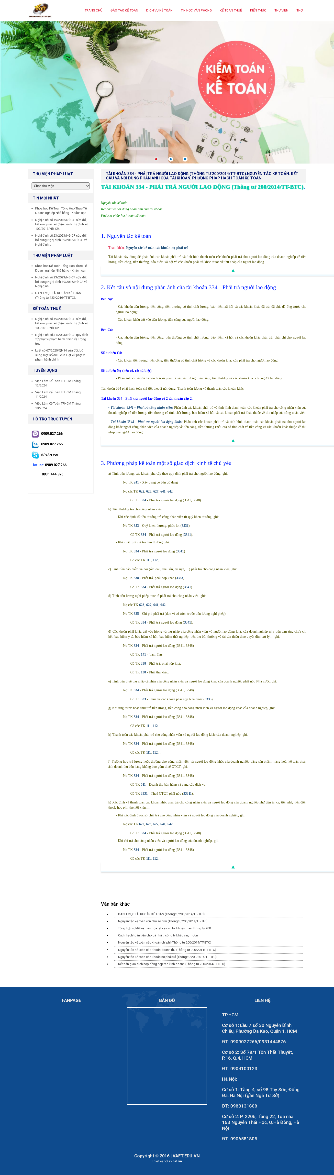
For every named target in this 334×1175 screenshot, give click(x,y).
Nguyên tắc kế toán (114, 203)
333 (143, 699)
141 (143, 654)
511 (143, 784)
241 (136, 482)
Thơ (299, 10)
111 (148, 560)
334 (143, 500)
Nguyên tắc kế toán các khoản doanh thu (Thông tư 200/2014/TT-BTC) (167, 950)
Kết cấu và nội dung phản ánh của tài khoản (132, 209)
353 (136, 525)
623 (148, 491)
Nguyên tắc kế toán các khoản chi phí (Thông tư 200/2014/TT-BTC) (164, 942)
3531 (185, 525)
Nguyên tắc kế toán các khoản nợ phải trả (157, 248)
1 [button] (156, 159)
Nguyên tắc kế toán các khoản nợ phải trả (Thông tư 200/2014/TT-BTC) (167, 957)
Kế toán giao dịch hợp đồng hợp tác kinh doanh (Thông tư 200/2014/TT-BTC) (171, 964)
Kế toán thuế (231, 10)
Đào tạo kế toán (124, 10)
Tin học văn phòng (196, 10)
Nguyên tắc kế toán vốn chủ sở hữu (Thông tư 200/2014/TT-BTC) (163, 921)
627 (155, 491)
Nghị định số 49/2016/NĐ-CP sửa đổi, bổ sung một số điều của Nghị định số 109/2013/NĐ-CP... (61, 224)
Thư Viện (281, 10)
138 (143, 672)
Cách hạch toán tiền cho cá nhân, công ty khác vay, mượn (158, 935)
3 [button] (185, 159)
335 (136, 613)
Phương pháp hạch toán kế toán (123, 215)
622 (141, 491)
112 (155, 560)
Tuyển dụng (45, 370)
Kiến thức (258, 10)
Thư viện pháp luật (53, 255)
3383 (179, 578)
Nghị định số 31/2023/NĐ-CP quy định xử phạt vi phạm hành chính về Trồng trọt (61, 339)
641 (163, 491)
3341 (187, 535)
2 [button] (170, 159)
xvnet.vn (175, 1161)
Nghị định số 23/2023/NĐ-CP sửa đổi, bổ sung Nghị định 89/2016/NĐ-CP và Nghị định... (61, 240)
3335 (208, 699)
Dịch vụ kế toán (159, 10)
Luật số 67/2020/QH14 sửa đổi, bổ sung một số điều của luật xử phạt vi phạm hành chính (60, 355)
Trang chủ (93, 10)
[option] (167, 92)
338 (136, 578)
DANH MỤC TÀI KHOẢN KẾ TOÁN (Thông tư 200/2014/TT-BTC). (161, 914)
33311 (187, 793)
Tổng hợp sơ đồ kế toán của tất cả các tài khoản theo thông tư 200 (164, 928)
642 (170, 491)
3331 (144, 793)
